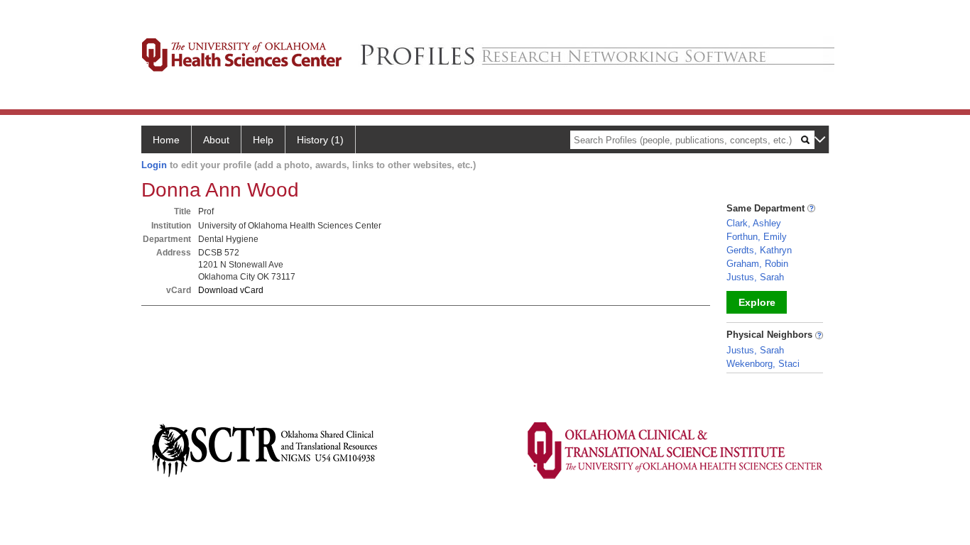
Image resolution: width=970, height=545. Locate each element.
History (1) (320, 139)
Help (263, 139)
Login (154, 165)
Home (166, 139)
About (216, 139)
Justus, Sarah (755, 277)
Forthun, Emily (756, 236)
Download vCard (230, 290)
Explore (757, 302)
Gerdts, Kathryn (759, 250)
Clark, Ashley (753, 223)
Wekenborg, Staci (763, 363)
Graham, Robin (757, 263)
